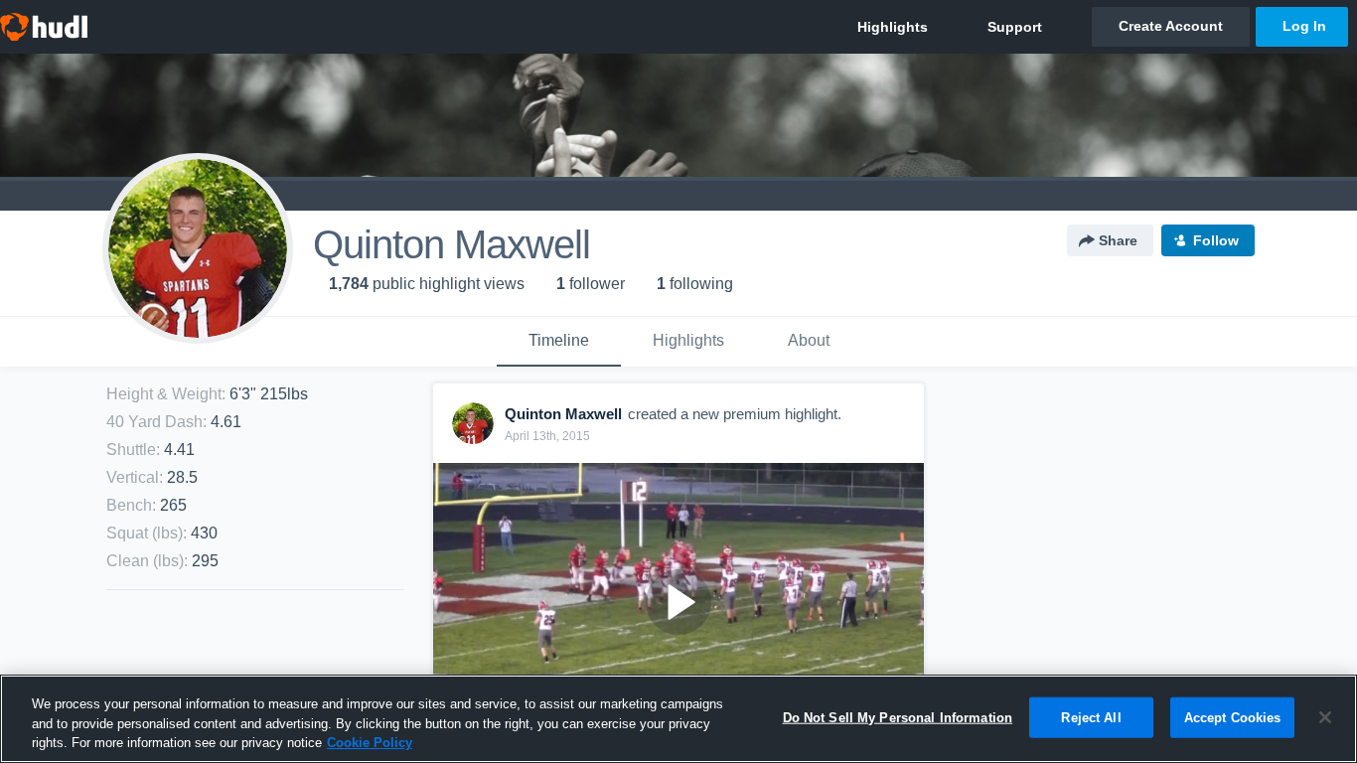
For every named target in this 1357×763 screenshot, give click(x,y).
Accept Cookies (1233, 716)
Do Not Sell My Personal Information (898, 716)
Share (1118, 240)
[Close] (1325, 717)
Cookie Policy (369, 742)
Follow (1216, 240)
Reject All (1091, 716)
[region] (678, 719)
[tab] (559, 342)
